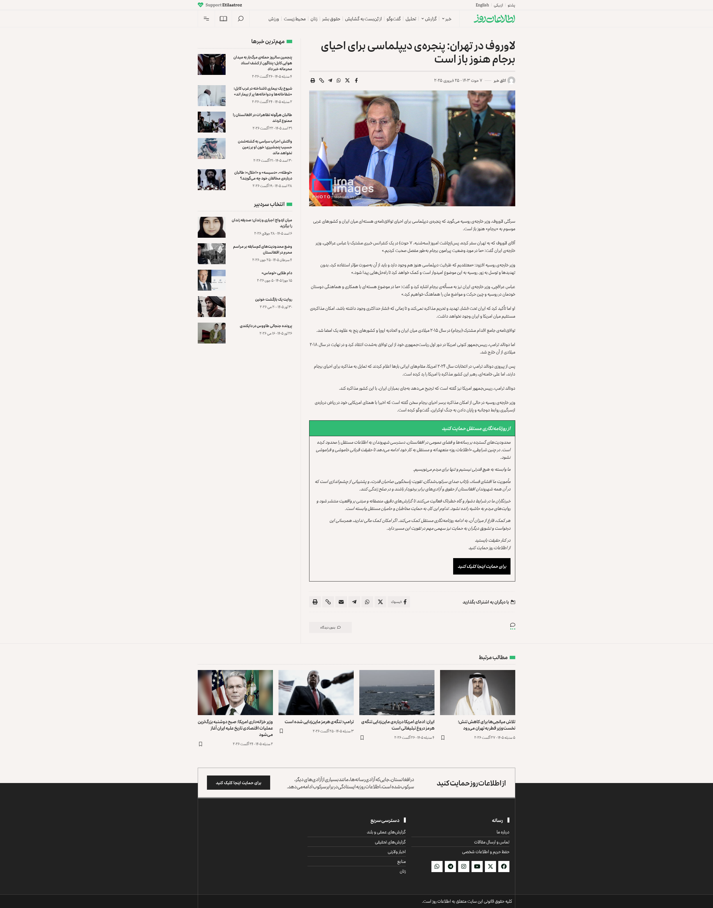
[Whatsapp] (437, 866)
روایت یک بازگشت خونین (273, 299)
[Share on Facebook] (356, 80)
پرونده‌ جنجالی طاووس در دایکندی (266, 325)
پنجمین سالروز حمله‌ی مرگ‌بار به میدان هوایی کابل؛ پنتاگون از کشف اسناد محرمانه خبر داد (262, 62)
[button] (240, 18)
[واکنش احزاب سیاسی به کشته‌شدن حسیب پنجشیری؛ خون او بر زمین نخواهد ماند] (212, 148)
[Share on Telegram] (330, 80)
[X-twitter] (490, 866)
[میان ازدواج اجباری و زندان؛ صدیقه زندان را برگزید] (212, 227)
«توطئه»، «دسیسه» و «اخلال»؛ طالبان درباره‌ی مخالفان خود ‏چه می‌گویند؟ (263, 175)
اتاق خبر (500, 80)
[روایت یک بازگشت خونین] (212, 306)
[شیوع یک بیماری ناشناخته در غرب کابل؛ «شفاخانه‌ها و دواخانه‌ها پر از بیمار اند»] (212, 95)
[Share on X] (347, 80)
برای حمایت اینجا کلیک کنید (482, 566)
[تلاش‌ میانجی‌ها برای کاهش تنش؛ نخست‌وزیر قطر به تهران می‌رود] (477, 692)
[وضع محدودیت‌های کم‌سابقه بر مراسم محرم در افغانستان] (212, 253)
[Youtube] (477, 866)
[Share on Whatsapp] (339, 80)
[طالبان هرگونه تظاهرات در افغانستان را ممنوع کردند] (212, 122)
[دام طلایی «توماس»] (212, 280)
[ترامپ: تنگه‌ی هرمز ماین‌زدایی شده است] (316, 692)
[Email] (341, 601)
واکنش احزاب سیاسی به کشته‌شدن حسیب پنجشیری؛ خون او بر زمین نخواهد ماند (265, 146)
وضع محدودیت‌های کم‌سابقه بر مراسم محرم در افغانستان (262, 249)
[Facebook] (503, 866)
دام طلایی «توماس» (277, 272)
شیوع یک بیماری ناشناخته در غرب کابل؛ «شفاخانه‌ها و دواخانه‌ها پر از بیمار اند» (263, 91)
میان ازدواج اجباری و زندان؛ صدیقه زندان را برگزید (262, 222)
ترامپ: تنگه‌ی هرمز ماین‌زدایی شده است (319, 721)
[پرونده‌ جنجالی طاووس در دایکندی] (212, 333)
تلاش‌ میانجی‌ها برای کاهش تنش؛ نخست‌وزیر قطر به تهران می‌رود (486, 724)
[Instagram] (463, 866)
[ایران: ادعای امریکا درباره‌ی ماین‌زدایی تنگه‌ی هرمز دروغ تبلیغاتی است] (396, 692)
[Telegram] (450, 866)
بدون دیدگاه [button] (327, 627)
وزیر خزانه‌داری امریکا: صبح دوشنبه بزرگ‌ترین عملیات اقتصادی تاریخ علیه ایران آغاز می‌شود (235, 727)
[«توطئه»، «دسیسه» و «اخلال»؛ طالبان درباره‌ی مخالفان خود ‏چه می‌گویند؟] (212, 179)
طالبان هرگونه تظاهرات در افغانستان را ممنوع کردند (262, 117)
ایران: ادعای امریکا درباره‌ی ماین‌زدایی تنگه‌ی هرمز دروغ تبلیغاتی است (397, 724)
